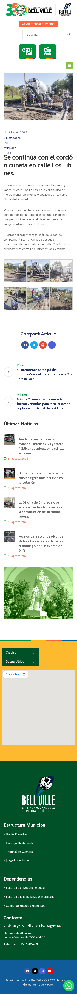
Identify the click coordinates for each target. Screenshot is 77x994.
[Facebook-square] (27, 971)
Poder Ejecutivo (16, 834)
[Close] (35, 971)
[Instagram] (42, 971)
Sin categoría (12, 138)
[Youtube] (50, 971)
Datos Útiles (15, 661)
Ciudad (11, 652)
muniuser (10, 148)
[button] (38, 24)
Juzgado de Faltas (17, 860)
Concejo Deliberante (20, 843)
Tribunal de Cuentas (19, 851)
